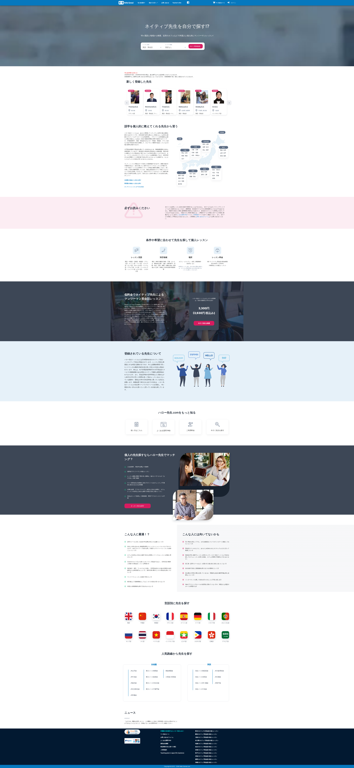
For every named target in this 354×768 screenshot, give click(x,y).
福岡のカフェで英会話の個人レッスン (206, 759)
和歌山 (197, 155)
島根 (186, 155)
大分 (179, 181)
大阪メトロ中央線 (201, 689)
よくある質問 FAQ (182, 214)
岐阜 (206, 171)
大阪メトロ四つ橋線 (201, 683)
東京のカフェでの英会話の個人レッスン (206, 731)
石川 (207, 147)
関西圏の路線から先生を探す (132, 183)
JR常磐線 (133, 695)
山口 (183, 158)
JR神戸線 (218, 683)
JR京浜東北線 (135, 689)
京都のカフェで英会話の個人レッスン (206, 750)
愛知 (202, 171)
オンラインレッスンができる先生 (134, 186)
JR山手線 (133, 671)
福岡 (179, 175)
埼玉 (213, 172)
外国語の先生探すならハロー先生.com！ (172, 731)
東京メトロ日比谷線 (152, 683)
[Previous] (127, 102)
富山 (204, 150)
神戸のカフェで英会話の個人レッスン (206, 753)
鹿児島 (180, 184)
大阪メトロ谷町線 (201, 677)
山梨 (207, 144)
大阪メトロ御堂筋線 (201, 671)
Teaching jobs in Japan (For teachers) (172, 753)
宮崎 (183, 181)
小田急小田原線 (171, 677)
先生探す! (142, 2)
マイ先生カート (165, 734)
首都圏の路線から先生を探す (132, 180)
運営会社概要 (164, 743)
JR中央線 (133, 677)
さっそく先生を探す (137, 506)
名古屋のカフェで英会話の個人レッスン (206, 740)
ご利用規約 (195, 214)
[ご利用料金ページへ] (132, 740)
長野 (204, 147)
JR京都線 (218, 677)
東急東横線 (169, 671)
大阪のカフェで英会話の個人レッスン (206, 737)
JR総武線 (133, 683)
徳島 (194, 173)
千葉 (217, 172)
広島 (186, 153)
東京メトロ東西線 (152, 671)
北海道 (222, 132)
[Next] (229, 102)
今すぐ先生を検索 (204, 323)
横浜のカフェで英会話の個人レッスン (206, 734)
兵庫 (197, 149)
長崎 (179, 178)
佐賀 (183, 175)
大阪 (193, 149)
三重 (206, 174)
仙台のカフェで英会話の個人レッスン (206, 746)
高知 (194, 176)
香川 (191, 173)
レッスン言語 (146, 44)
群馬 (213, 178)
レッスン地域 (168, 44)
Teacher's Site (176, 3)
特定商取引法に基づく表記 (168, 746)
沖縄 (179, 139)
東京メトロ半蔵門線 (152, 689)
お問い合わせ (165, 3)
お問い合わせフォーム (202, 216)
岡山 (183, 153)
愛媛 (191, 176)
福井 (207, 150)
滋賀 (197, 152)
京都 (193, 152)
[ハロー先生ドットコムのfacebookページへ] (188, 2)
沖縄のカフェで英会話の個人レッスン (206, 762)
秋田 (224, 150)
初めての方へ (153, 3)
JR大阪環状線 (219, 671)
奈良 (193, 155)
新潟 (204, 144)
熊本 (183, 178)
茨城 (217, 175)
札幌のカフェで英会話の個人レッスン (206, 743)
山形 (221, 153)
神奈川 (218, 170)
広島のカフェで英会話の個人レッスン (206, 756)
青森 (221, 150)
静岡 (202, 174)
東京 (213, 170)
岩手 (224, 153)
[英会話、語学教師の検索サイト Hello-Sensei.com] (126, 2)
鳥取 (183, 155)
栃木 (213, 175)
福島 (224, 156)
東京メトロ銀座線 (152, 677)
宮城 (221, 156)
